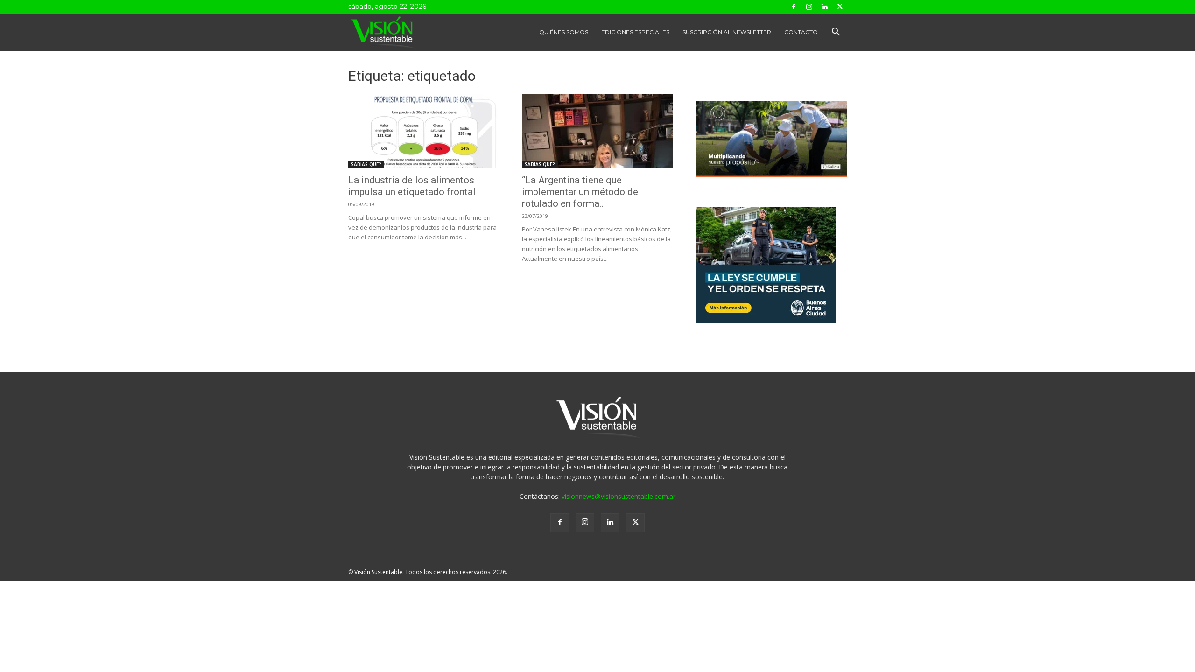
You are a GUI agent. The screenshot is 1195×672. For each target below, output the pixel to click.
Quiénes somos (563, 31)
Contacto (801, 31)
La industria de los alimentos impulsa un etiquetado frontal (412, 186)
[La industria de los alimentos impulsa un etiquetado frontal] (423, 131)
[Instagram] (809, 6)
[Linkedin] (824, 6)
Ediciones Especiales (635, 31)
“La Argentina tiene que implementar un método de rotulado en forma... (580, 192)
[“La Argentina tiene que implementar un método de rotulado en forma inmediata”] (597, 131)
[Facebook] (794, 6)
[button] (835, 32)
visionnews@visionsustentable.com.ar (618, 496)
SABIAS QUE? (366, 164)
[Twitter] (840, 6)
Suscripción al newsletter (726, 31)
